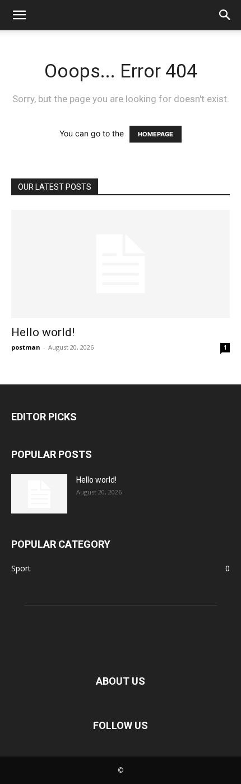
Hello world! (43, 332)
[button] (19, 15)
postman (25, 347)
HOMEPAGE (155, 134)
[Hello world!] (120, 264)
